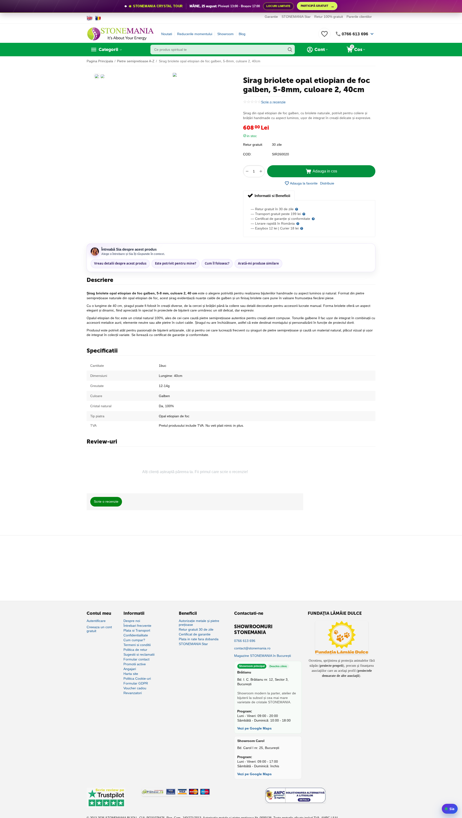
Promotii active (134, 664)
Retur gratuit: (253, 144)
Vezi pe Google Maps (254, 728)
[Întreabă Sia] (450, 809)
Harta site (130, 674)
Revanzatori (132, 693)
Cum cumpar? (134, 640)
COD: (247, 154)
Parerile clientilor (359, 17)
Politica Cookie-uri (137, 678)
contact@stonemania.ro (252, 648)
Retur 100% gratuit (328, 17)
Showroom (225, 34)
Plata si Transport (136, 630)
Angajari (129, 669)
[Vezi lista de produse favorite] (324, 36)
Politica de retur (135, 650)
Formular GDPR (135, 683)
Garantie (271, 17)
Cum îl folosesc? (217, 263)
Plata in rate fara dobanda (198, 639)
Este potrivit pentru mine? (175, 263)
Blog (242, 34)
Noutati (166, 34)
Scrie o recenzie (273, 102)
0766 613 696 (355, 34)
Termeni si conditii (137, 645)
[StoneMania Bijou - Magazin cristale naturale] (120, 34)
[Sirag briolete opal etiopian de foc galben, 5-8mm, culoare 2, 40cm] (174, 75)
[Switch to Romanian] (98, 18)
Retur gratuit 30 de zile (196, 629)
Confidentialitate (135, 635)
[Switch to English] (90, 18)
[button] (327, 183)
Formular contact (136, 659)
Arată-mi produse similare (258, 263)
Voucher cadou (134, 688)
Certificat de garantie (195, 634)
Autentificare (96, 621)
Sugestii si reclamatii (138, 654)
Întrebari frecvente (137, 626)
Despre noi (131, 621)
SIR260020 (280, 154)
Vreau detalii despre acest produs (120, 263)
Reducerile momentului (194, 34)
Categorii (108, 49)
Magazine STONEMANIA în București (262, 656)
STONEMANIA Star (296, 17)
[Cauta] (290, 49)
